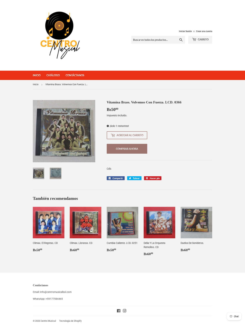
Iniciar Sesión (185, 31)
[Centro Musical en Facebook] (119, 311)
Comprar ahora (127, 148)
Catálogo (53, 75)
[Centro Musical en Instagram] (124, 311)
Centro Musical (48, 321)
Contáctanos (75, 75)
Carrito (203, 39)
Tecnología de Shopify (70, 321)
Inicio (37, 75)
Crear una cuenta (204, 31)
